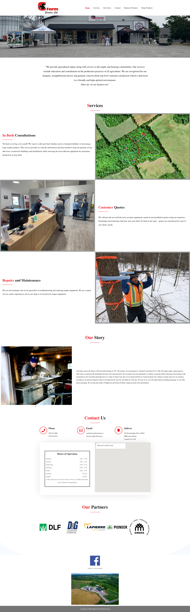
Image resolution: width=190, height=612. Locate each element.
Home (87, 8)
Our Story (107, 8)
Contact (118, 8)
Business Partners (131, 8)
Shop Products (147, 8)
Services (96, 8)
